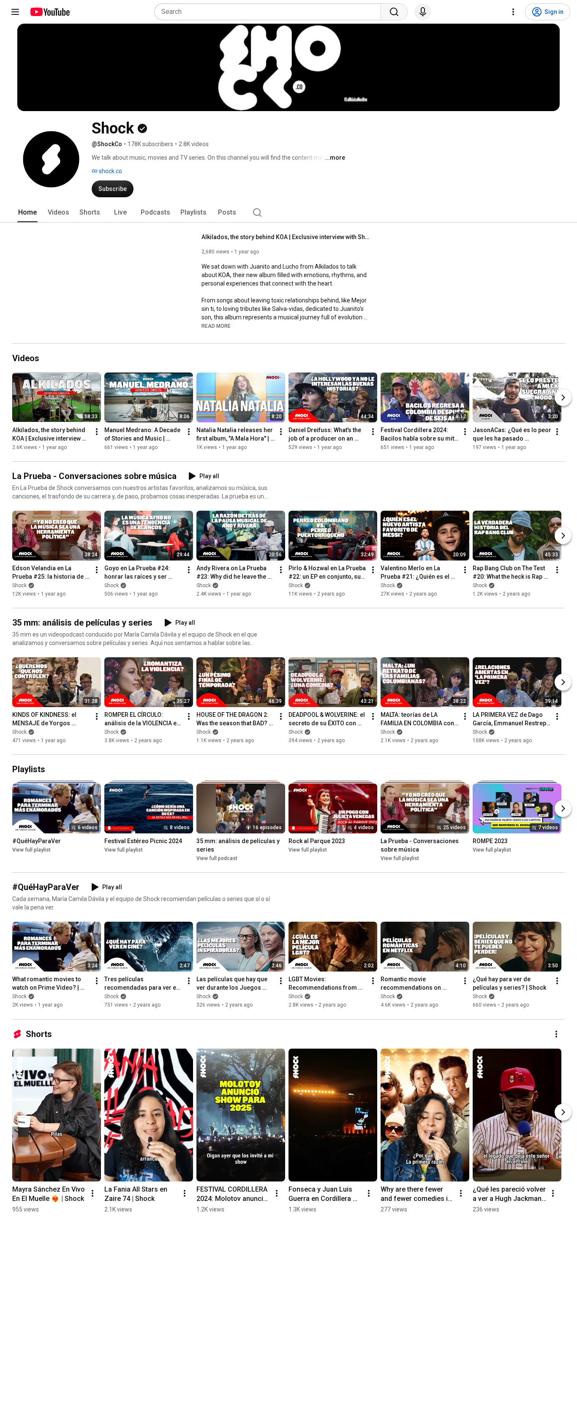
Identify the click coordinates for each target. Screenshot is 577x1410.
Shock (19, 585)
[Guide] (15, 12)
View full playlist (31, 850)
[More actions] (96, 431)
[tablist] (288, 212)
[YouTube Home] (50, 12)
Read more (216, 326)
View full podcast (216, 858)
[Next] (563, 397)
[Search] (394, 11)
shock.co (110, 171)
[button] (216, 325)
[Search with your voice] (422, 11)
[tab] (27, 212)
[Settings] (513, 12)
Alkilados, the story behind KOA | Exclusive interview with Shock (286, 237)
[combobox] (270, 12)
